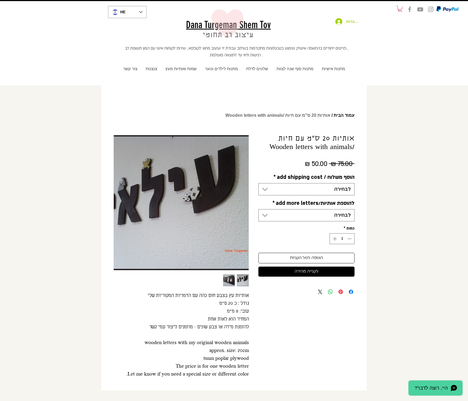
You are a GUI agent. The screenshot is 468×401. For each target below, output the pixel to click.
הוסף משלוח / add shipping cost (314, 177)
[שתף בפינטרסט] (340, 292)
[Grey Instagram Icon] (430, 9)
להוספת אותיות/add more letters (313, 203)
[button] (400, 9)
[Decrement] (350, 239)
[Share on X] (320, 292)
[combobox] (306, 189)
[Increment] (334, 239)
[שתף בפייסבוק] (351, 292)
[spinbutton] (342, 239)
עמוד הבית (344, 115)
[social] (409, 9)
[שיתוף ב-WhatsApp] (330, 292)
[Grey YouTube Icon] (420, 9)
